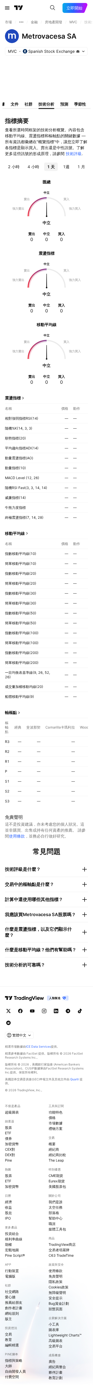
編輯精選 (12, 1345)
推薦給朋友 (13, 1302)
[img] (78, 51)
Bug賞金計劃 (59, 1303)
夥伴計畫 (55, 1372)
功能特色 (55, 1112)
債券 (8, 1138)
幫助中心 (55, 1218)
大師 (8, 1366)
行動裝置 (12, 1271)
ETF (8, 1133)
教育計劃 (55, 1378)
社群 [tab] (28, 104)
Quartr (74, 1079)
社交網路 (12, 1291)
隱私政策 (55, 1281)
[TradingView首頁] (18, 7)
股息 (8, 1213)
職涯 (52, 1224)
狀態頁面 (55, 1309)
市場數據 (55, 1123)
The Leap (56, 1160)
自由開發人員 (15, 1371)
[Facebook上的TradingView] (20, 1010)
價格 (52, 1118)
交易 (8, 1334)
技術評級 (74, 153)
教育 (8, 1339)
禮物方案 (55, 1128)
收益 (8, 1207)
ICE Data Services (38, 1046)
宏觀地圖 (12, 1250)
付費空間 (12, 1377)
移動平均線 (15, 533)
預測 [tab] (64, 104)
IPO (8, 1218)
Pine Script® (15, 1255)
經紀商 (54, 1149)
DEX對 (10, 1155)
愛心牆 (10, 1297)
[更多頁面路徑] (21, 22)
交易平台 (55, 1346)
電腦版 (10, 1276)
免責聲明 (55, 1276)
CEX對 (10, 1149)
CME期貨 (56, 1175)
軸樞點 (11, 712)
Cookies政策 (58, 1287)
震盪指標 (13, 397)
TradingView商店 (62, 1244)
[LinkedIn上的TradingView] (56, 1010)
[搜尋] (53, 8)
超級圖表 (12, 1112)
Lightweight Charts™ (65, 1335)
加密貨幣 (12, 1144)
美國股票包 (57, 1186)
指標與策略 (13, 1360)
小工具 (54, 1324)
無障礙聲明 (57, 1292)
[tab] (14, 167)
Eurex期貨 (57, 1181)
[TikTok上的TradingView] (79, 1010)
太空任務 (55, 1207)
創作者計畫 (13, 1308)
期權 (8, 1244)
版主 (8, 1319)
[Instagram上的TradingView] (44, 1010)
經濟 (8, 1202)
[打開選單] (7, 8)
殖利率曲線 (13, 1239)
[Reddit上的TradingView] (8, 1022)
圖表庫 (54, 1330)
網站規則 (12, 1313)
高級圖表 (55, 1340)
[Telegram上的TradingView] (67, 1010)
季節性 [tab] (80, 104)
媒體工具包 (57, 1229)
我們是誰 (55, 1202)
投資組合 (12, 1233)
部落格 (54, 1213)
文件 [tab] (15, 104)
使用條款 (17, 836)
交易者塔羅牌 (59, 1250)
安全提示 (55, 1298)
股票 (8, 1127)
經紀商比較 (57, 1155)
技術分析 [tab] (46, 104)
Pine (8, 1160)
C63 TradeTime (61, 1255)
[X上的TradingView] (8, 1010)
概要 (52, 1144)
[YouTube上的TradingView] (32, 1010)
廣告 (52, 1361)
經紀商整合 (57, 1367)
